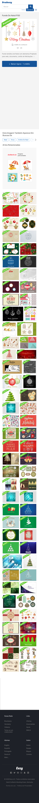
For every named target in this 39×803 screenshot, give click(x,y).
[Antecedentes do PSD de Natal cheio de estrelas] (12, 561)
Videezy (7, 727)
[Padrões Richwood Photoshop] (11, 653)
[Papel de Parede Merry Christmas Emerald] (11, 509)
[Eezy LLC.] (19, 768)
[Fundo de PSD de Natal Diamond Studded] (29, 382)
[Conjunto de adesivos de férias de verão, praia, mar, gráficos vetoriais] (25, 178)
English (6, 745)
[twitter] (14, 773)
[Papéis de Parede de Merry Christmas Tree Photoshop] (28, 484)
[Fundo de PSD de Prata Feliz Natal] (28, 274)
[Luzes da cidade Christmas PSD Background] (26, 354)
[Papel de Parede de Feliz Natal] (28, 575)
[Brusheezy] (7, 2)
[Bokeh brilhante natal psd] (28, 628)
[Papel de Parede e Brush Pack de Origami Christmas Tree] (28, 522)
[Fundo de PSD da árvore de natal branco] (11, 548)
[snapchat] (25, 773)
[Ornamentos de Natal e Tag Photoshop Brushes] (30, 314)
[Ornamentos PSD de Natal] (28, 211)
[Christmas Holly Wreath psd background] (11, 535)
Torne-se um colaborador (8, 731)
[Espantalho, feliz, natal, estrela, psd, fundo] (11, 408)
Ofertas (29, 721)
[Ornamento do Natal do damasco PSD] (28, 236)
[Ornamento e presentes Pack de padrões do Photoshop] (11, 421)
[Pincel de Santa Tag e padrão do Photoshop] (28, 300)
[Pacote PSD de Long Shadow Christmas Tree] (28, 343)
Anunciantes (30, 724)
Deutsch (7, 754)
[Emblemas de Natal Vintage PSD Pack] (28, 446)
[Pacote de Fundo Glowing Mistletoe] (11, 588)
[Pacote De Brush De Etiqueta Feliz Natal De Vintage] (28, 471)
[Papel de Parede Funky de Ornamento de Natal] (11, 287)
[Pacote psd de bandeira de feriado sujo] (11, 666)
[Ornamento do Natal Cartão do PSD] (28, 287)
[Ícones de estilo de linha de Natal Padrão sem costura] (11, 211)
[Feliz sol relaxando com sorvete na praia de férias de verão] (13, 166)
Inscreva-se (30, 9)
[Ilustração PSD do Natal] (11, 198)
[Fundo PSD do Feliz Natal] (11, 300)
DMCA (28, 730)
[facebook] (11, 773)
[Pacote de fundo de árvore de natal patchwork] (11, 484)
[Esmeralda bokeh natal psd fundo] (9, 601)
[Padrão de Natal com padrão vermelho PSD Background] (28, 535)
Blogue (28, 751)
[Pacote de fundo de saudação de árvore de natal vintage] (11, 459)
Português (7, 751)
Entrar (23, 9)
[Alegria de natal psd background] (11, 628)
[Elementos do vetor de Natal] (28, 433)
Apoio (28, 727)
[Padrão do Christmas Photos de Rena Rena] (28, 408)
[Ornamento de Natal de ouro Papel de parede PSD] (9, 329)
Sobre (28, 745)
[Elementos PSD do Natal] (11, 343)
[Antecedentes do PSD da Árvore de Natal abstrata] (28, 640)
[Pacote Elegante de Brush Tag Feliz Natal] (26, 601)
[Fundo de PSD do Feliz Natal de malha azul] (11, 261)
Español (7, 748)
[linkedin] (28, 773)
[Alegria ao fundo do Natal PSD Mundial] (11, 446)
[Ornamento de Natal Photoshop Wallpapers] (28, 395)
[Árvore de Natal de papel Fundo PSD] (29, 561)
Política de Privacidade (24, 786)
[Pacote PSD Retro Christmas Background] (26, 329)
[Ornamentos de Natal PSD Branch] (11, 223)
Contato (29, 754)
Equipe (28, 748)
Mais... (6, 757)
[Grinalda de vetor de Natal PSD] (28, 198)
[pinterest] (18, 773)
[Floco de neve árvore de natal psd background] (28, 509)
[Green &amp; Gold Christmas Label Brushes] (28, 223)
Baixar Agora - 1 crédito (20, 64)
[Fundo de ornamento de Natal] (12, 382)
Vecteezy (7, 724)
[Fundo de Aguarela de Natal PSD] (28, 666)
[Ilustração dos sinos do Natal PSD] (28, 459)
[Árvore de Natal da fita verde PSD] (11, 395)
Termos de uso (11, 786)
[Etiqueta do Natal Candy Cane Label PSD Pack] (11, 249)
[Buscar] (30, 6)
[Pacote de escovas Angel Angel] (28, 653)
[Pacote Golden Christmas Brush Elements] (28, 615)
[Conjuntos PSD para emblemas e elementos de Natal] (11, 471)
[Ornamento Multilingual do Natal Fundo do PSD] (11, 274)
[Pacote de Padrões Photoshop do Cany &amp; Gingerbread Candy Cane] (28, 249)
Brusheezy (8, 721)
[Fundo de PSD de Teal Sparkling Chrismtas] (11, 497)
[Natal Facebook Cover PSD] (12, 367)
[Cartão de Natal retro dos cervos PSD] (11, 522)
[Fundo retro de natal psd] (11, 433)
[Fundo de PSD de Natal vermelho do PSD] (28, 421)
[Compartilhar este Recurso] (21, 48)
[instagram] (21, 773)
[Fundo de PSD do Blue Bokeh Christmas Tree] (28, 548)
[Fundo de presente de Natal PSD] (11, 615)
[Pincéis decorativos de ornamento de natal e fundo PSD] (11, 236)
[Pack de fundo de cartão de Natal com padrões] (11, 640)
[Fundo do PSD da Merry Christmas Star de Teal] (28, 497)
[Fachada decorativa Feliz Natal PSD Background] (9, 354)
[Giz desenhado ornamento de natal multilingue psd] (28, 261)
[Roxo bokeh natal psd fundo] (28, 588)
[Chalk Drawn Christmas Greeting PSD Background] (29, 367)
